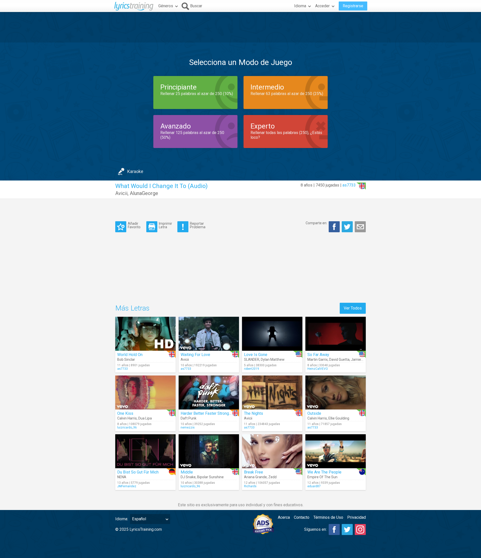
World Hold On (130, 354)
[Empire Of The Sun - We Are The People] (335, 451)
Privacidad (356, 517)
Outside (314, 413)
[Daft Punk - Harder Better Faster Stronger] (209, 393)
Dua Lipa (145, 418)
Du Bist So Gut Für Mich (138, 472)
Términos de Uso (328, 517)
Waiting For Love (195, 354)
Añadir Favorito (134, 225)
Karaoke (135, 171)
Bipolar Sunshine (210, 477)
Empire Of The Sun (322, 477)
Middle (187, 472)
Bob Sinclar (126, 360)
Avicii (121, 193)
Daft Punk (188, 418)
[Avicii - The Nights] (272, 393)
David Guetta (339, 360)
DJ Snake (188, 477)
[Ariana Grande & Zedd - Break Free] (272, 451)
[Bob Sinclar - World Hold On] (145, 334)
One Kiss (125, 413)
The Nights (253, 413)
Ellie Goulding (338, 418)
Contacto (301, 517)
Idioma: (121, 518)
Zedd (272, 477)
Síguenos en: (315, 529)
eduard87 (314, 486)
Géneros (165, 6)
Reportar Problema (197, 225)
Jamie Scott (360, 360)
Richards (250, 486)
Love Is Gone (255, 354)
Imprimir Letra (165, 225)
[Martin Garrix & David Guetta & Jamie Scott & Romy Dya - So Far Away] (335, 334)
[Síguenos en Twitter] (347, 529)
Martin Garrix (317, 360)
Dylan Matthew (273, 360)
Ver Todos (353, 308)
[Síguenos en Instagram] (360, 529)
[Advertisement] (240, 27)
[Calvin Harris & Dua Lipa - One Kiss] (145, 393)
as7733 (349, 185)
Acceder (322, 6)
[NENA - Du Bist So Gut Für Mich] (145, 451)
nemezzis (188, 427)
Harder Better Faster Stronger (206, 413)
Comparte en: (316, 223)
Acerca (284, 517)
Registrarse (353, 6)
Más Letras (132, 308)
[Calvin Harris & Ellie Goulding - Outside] (335, 393)
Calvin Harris (127, 418)
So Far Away (318, 354)
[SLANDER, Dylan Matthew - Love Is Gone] (272, 334)
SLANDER (251, 360)
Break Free (253, 472)
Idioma (300, 6)
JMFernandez (126, 486)
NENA (121, 477)
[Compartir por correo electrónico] (360, 226)
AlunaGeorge (144, 193)
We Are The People (324, 472)
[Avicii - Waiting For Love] (209, 334)
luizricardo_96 (127, 427)
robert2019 (251, 368)
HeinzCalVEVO (317, 368)
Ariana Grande (255, 477)
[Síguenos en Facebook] (334, 529)
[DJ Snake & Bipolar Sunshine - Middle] (209, 451)
